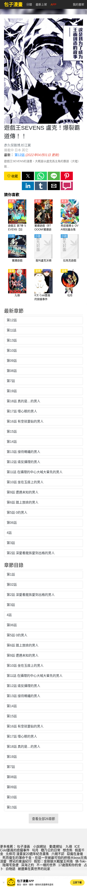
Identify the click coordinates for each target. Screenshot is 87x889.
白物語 (10, 869)
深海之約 (27, 865)
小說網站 (39, 846)
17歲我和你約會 (69, 865)
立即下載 (77, 882)
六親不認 (57, 854)
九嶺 (69, 846)
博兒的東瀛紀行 (20, 861)
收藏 (14, 176)
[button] (28, 176)
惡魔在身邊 (75, 854)
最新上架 (41, 4)
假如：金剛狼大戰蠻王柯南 (53, 861)
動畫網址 (55, 846)
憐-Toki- (80, 861)
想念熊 (67, 850)
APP (53, 4)
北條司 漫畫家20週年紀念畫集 (27, 854)
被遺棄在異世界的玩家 (34, 869)
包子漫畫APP (25, 881)
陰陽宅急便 (10, 865)
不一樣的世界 (46, 865)
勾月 (35, 850)
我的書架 (78, 4)
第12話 (20, 155)
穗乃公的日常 (50, 850)
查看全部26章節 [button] (43, 819)
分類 (29, 4)
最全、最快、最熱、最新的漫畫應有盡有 (35, 885)
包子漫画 (23, 846)
